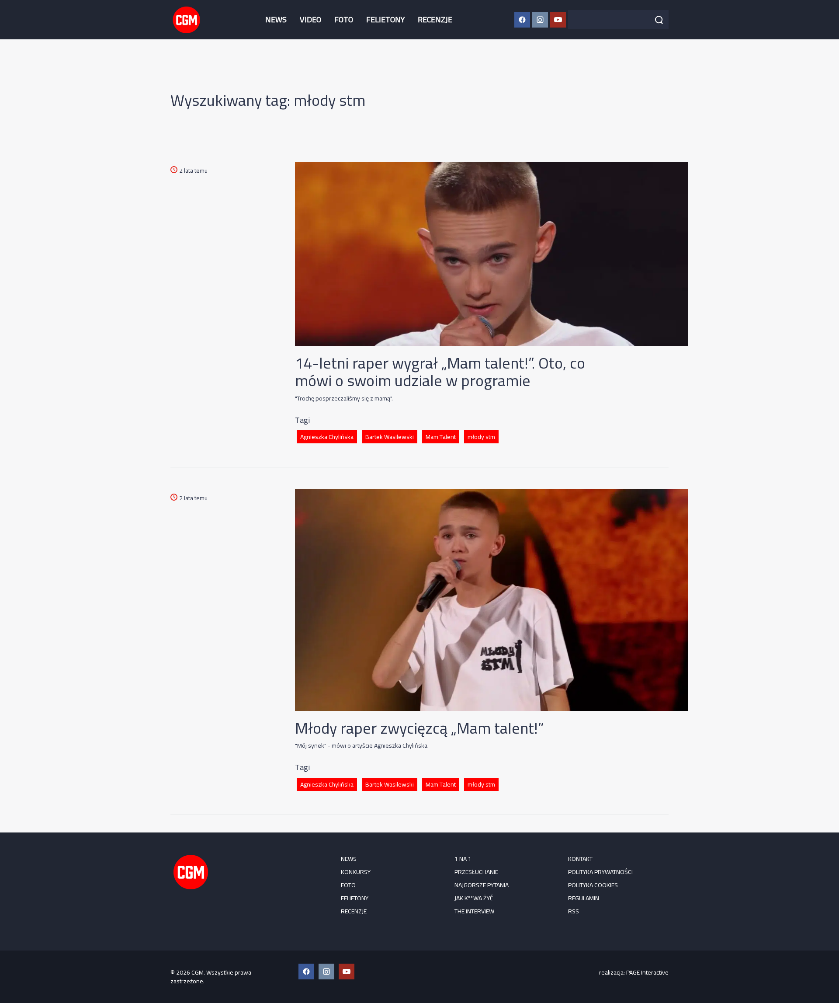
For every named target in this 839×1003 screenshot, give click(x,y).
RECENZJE (435, 19)
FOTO (343, 19)
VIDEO (310, 19)
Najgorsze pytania (481, 885)
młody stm (481, 436)
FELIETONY (385, 19)
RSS (573, 911)
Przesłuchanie (476, 872)
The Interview (474, 911)
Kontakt (580, 858)
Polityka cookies (593, 885)
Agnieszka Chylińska (327, 436)
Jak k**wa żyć (473, 898)
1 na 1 (463, 858)
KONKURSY (356, 872)
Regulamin (583, 898)
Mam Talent (441, 436)
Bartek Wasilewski (389, 436)
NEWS (276, 19)
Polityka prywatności (600, 872)
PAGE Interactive (647, 972)
